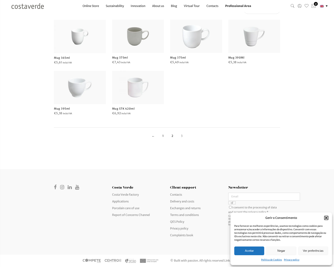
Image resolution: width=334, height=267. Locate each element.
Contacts (212, 6)
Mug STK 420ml (123, 108)
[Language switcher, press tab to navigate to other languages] (324, 6)
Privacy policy (291, 259)
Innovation (138, 6)
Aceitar (249, 250)
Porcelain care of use (125, 208)
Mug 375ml (120, 57)
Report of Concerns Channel (131, 215)
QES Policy (177, 221)
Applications (120, 201)
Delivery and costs (182, 201)
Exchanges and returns (185, 208)
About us (158, 6)
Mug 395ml (62, 108)
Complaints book (181, 235)
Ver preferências (313, 250)
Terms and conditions (184, 215)
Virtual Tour (192, 6)
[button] (326, 218)
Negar (281, 250)
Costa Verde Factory (125, 194)
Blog (174, 6)
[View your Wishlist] (306, 6)
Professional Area (238, 6)
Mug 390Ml (236, 57)
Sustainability (115, 6)
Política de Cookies (271, 259)
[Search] (292, 6)
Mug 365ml (62, 58)
